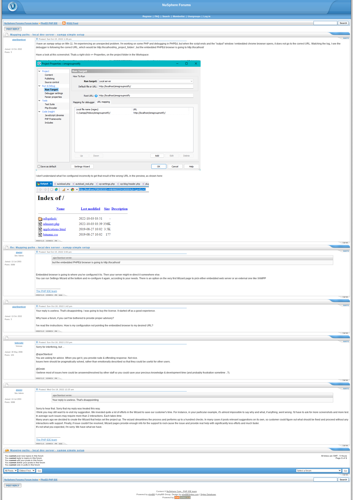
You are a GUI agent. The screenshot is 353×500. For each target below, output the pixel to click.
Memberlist (179, 16)
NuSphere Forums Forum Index (21, 23)
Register (147, 16)
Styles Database (208, 494)
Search (166, 16)
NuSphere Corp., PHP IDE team (181, 491)
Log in (206, 16)
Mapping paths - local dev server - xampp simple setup (47, 450)
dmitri (19, 252)
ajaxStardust (19, 39)
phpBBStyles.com (190, 494)
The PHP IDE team (46, 291)
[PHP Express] (182, 497)
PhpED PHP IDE (49, 23)
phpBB (151, 494)
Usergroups (194, 16)
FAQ (157, 16)
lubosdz (19, 343)
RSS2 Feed (72, 23)
